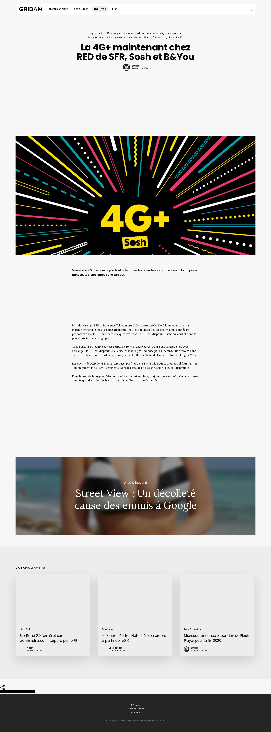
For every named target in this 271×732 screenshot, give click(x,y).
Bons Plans (107, 629)
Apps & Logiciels (192, 629)
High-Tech (25, 629)
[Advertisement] (135, 103)
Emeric (135, 65)
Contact (135, 712)
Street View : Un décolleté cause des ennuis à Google (135, 496)
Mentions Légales (135, 708)
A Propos (135, 705)
